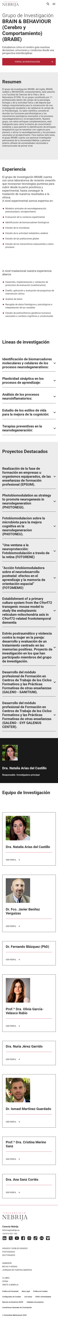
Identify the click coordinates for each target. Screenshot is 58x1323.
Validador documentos (35, 1302)
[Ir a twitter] (10, 1238)
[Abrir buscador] (48, 4)
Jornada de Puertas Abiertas (17, 1270)
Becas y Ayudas (9, 1266)
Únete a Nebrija (10, 1285)
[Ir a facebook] (23, 1238)
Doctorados (8, 1255)
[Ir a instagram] (29, 1238)
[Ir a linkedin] (4, 1238)
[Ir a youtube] (17, 1238)
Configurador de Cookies (11, 1297)
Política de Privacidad (10, 1291)
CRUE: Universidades (43, 1297)
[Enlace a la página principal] (10, 4)
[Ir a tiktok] (35, 1238)
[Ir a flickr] (41, 1238)
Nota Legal (26, 1291)
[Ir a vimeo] (48, 1238)
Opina (5, 1281)
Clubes (5, 1278)
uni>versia (28, 1297)
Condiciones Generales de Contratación (17, 1308)
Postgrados (8, 1252)
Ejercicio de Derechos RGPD (12, 1302)
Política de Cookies (40, 1291)
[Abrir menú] (54, 4)
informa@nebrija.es (10, 1230)
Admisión (7, 1263)
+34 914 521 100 (9, 1233)
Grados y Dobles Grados (14, 1248)
